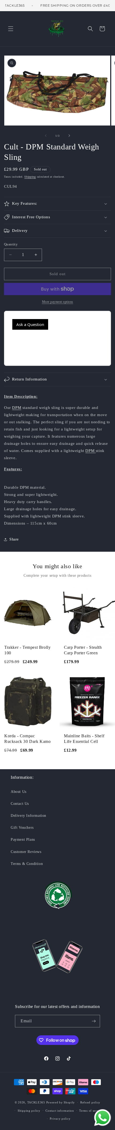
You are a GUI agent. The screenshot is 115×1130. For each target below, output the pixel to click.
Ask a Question (30, 324)
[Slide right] (69, 135)
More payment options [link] (57, 302)
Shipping (30, 176)
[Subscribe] (94, 1021)
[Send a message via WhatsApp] (102, 1117)
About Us (18, 792)
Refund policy (90, 1102)
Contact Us (20, 804)
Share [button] (14, 539)
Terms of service (90, 1110)
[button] (11, 29)
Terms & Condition (27, 864)
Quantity (11, 244)
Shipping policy (29, 1110)
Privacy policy (60, 1118)
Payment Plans (23, 840)
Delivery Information (28, 816)
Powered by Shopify (60, 1102)
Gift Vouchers (22, 828)
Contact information (59, 1110)
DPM (16, 407)
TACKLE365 (36, 1102)
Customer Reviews (26, 852)
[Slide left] (46, 135)
